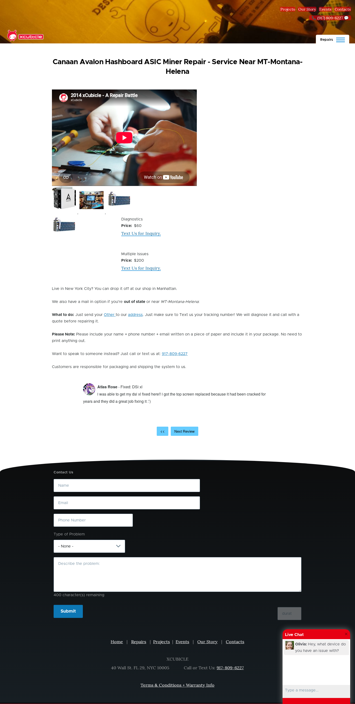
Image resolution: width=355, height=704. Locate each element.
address (135, 315)
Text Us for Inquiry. (141, 233)
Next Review (184, 431)
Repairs (138, 641)
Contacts (343, 9)
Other (110, 315)
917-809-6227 (175, 354)
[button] (64, 197)
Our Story (307, 9)
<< (162, 431)
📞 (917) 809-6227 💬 (330, 17)
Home (117, 641)
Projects (287, 9)
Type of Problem (69, 534)
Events (325, 9)
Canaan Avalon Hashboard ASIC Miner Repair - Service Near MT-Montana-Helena (177, 66)
